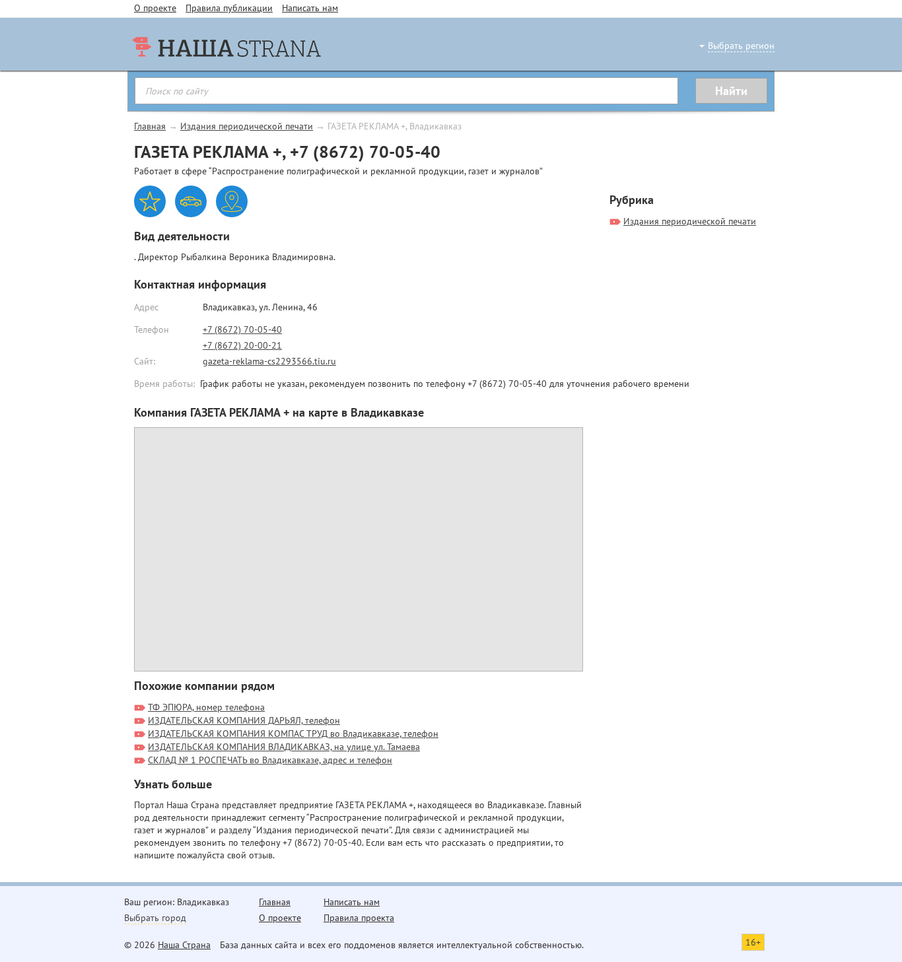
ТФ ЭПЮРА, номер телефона (206, 707)
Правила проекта (359, 918)
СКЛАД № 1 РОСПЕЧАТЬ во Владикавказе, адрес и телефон (270, 760)
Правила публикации (229, 8)
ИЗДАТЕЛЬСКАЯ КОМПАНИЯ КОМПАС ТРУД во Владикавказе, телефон (293, 733)
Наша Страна (184, 945)
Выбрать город (155, 918)
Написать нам (310, 8)
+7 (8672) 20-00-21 (242, 345)
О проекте (155, 8)
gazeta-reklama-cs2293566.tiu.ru (269, 361)
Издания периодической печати (246, 126)
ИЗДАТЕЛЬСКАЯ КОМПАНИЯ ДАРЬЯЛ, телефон (244, 720)
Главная (150, 126)
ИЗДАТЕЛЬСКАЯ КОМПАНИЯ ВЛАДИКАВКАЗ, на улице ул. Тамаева (284, 747)
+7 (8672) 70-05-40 (242, 329)
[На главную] (226, 73)
